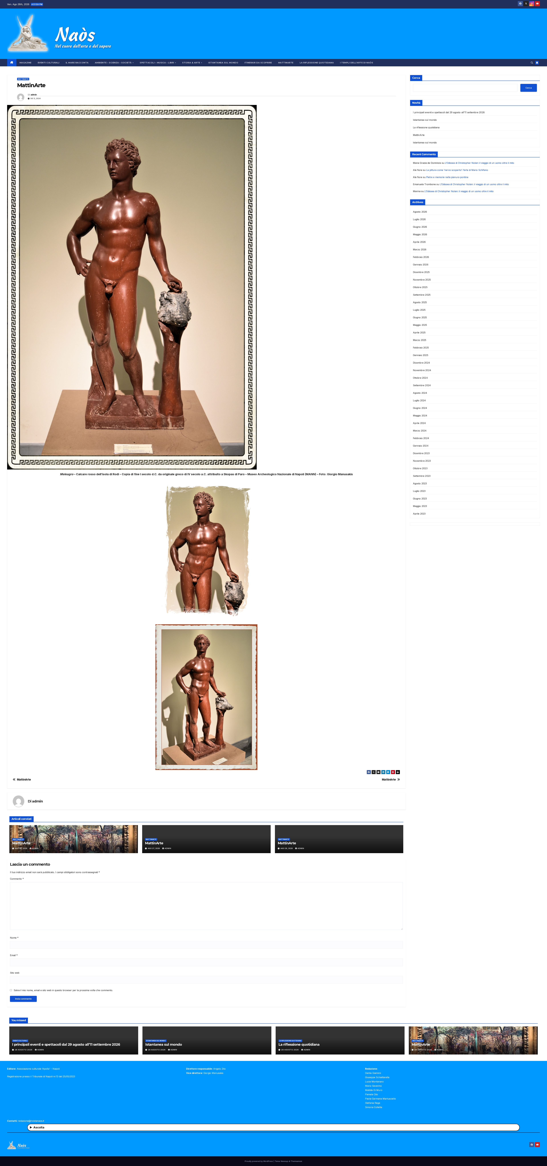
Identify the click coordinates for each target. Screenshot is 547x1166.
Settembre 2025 (422, 294)
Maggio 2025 (420, 325)
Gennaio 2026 (420, 264)
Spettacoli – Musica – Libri (157, 62)
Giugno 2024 (420, 408)
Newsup (284, 1161)
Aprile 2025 (419, 332)
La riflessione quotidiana (317, 62)
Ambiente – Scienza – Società (113, 62)
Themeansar (296, 1161)
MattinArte (285, 62)
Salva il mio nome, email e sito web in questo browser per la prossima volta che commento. (63, 990)
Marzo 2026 (419, 249)
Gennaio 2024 (420, 445)
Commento (17, 878)
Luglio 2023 (419, 491)
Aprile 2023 (419, 513)
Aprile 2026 (419, 242)
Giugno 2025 (420, 317)
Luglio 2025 (419, 309)
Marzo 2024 (420, 430)
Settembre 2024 (422, 385)
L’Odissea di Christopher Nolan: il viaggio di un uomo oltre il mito (479, 162)
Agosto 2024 (420, 392)
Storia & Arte (191, 62)
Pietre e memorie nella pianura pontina (447, 177)
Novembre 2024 (422, 370)
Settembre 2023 (422, 475)
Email (14, 955)
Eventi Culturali (48, 62)
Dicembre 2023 (421, 453)
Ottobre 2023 (420, 468)
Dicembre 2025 (421, 272)
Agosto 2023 (420, 483)
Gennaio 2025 (420, 355)
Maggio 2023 (420, 506)
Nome (14, 937)
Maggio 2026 (420, 234)
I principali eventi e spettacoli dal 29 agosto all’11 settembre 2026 (449, 112)
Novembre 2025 (422, 279)
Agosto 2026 (420, 211)
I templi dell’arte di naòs (356, 62)
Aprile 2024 (419, 423)
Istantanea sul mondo (223, 62)
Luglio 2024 (419, 400)
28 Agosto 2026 (24, 1050)
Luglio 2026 (419, 219)
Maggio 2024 (420, 415)
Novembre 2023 (422, 460)
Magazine (25, 62)
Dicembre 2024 (421, 362)
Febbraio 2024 (421, 438)
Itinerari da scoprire (258, 62)
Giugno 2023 (420, 498)
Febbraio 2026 (421, 257)
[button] (532, 62)
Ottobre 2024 (420, 377)
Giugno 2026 (420, 226)
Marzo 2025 (419, 340)
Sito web (14, 972)
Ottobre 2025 (420, 287)
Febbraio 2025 (421, 347)
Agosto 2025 (420, 302)
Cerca (416, 77)
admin (34, 94)
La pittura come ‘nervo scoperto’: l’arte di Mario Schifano (457, 170)
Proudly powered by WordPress (259, 1161)
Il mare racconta (77, 62)
